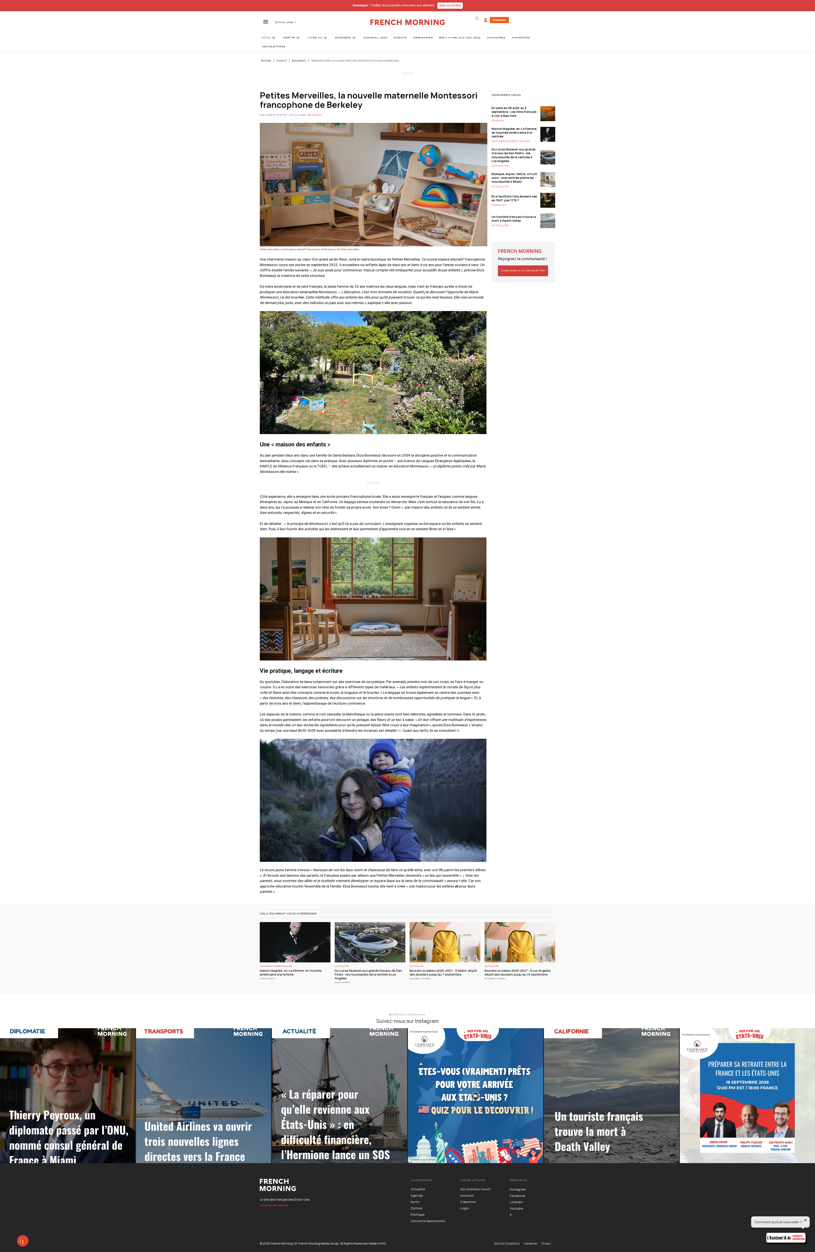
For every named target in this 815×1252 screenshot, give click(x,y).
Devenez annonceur (274, 1205)
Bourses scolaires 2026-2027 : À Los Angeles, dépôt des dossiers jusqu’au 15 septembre (518, 972)
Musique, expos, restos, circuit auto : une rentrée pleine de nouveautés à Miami (514, 178)
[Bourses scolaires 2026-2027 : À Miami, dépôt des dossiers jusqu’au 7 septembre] (445, 942)
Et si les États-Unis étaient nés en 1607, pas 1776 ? (514, 198)
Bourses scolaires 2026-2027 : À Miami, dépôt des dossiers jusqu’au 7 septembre (443, 972)
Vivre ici (281, 60)
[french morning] (407, 22)
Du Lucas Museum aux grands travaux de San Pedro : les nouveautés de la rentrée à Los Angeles (513, 155)
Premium (499, 20)
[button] (476, 18)
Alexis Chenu (267, 979)
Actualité (500, 166)
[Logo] (332, 1185)
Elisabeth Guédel (420, 979)
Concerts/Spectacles (511, 141)
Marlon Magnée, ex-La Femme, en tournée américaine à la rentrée (514, 132)
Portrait (266, 60)
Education (299, 60)
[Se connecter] (485, 20)
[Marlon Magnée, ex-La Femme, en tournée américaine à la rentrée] (295, 942)
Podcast (499, 205)
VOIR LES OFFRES (450, 5)
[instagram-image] (67, 1095)
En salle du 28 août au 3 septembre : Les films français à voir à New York (514, 112)
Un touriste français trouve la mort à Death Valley (514, 219)
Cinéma (498, 120)
